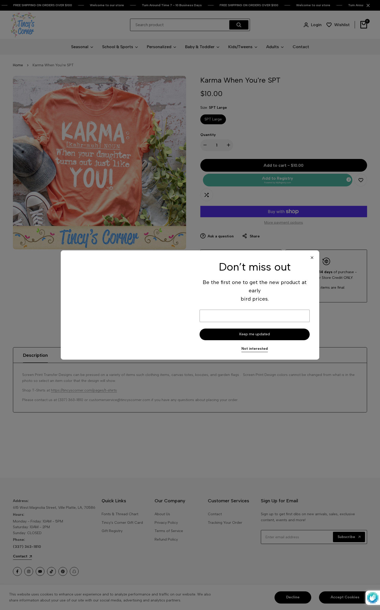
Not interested (254, 349)
